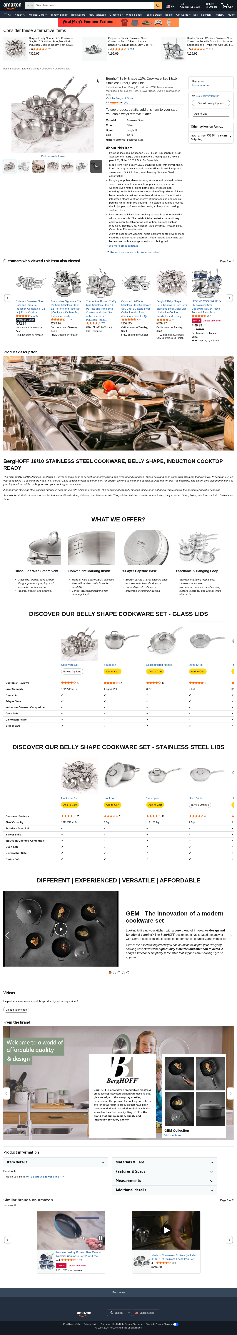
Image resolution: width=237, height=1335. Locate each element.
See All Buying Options (211, 103)
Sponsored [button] (8, 1205)
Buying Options (72, 671)
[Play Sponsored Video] (166, 1230)
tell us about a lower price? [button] (43, 1176)
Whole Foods (134, 14)
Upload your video (16, 1009)
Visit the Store (172, 1135)
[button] (7, 14)
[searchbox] (94, 5)
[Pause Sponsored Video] (100, 1238)
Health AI (20, 14)
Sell (195, 14)
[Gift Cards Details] (190, 14)
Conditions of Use (72, 1324)
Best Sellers (78, 14)
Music (231, 14)
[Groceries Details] (122, 14)
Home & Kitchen (11, 68)
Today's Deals (153, 14)
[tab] (110, 972)
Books (169, 14)
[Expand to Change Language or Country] (129, 1313)
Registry (219, 14)
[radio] (9, 166)
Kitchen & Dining (30, 68)
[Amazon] (12, 5)
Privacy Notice (91, 1324)
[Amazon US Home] (84, 1314)
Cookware (47, 68)
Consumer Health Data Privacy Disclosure (122, 1324)
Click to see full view (53, 156)
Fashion (206, 14)
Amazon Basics (59, 14)
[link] (52, 54)
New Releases (97, 14)
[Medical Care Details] (46, 14)
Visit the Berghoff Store (119, 98)
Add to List (200, 113)
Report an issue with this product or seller (134, 252)
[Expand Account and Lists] (202, 7)
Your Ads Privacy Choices (159, 1324)
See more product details (123, 245)
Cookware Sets (62, 68)
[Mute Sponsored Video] (100, 1245)
